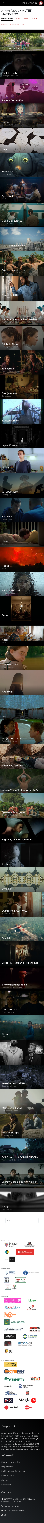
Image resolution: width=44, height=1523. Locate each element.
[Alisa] (36, 628)
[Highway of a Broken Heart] (22, 830)
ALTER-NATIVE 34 (29, 3)
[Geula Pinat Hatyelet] (36, 233)
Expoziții (4, 24)
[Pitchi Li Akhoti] (36, 331)
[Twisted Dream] (22, 411)
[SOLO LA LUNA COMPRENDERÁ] (28, 1145)
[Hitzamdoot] (36, 528)
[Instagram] (5, 1515)
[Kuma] (34, 109)
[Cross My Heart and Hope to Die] (22, 953)
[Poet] (22, 140)
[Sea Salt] (22, 929)
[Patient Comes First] (22, 91)
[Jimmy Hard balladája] (35, 973)
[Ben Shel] (36, 504)
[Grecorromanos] (33, 998)
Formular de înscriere (11, 1462)
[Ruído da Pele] (35, 653)
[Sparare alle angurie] (34, 800)
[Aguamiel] (30, 677)
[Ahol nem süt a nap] (35, 36)
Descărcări (6, 1485)
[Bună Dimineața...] (34, 208)
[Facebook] (2, 1515)
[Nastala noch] (32, 60)
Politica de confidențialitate (13, 1471)
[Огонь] (33, 1022)
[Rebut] (29, 553)
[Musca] (34, 454)
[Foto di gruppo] (33, 1121)
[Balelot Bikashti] (33, 578)
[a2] (22, 1052)
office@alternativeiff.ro (13, 1511)
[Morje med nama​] (29, 726)
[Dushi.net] (33, 183)
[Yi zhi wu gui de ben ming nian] (36, 1170)
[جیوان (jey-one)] (35, 282)
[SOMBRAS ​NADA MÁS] (28, 899)
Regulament (7, 1467)
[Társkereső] (31, 356)
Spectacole (14, 24)
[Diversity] (32, 874)
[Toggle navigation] (3, 3)
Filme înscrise (7, 18)
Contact (5, 1480)
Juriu (22, 24)
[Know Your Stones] (31, 751)
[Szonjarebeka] (34, 381)
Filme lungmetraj (21, 18)
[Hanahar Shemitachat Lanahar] (36, 307)
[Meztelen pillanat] (31, 1096)
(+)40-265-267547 (11, 1506)
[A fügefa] (32, 1195)
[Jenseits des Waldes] (29, 1072)
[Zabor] (36, 602)
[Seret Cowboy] (36, 479)
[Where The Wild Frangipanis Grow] (31, 776)
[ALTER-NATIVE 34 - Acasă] (41, 3)
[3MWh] (30, 702)
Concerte (33, 18)
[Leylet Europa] (32, 430)
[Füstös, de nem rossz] (34, 257)
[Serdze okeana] (34, 159)
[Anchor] (22, 855)
